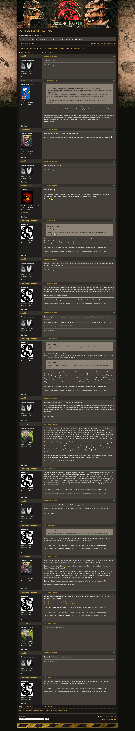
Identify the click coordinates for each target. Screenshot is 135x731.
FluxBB (113, 719)
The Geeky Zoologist (29, 221)
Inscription (69, 39)
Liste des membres (42, 39)
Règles (53, 39)
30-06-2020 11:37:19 (50, 161)
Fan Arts (32, 49)
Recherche (61, 39)
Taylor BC (25, 424)
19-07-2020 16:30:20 (50, 677)
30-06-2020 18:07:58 (50, 338)
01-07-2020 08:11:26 (50, 468)
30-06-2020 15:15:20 (50, 220)
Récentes (103, 43)
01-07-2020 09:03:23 (50, 525)
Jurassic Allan (26, 186)
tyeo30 (23, 56)
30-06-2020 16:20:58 (50, 259)
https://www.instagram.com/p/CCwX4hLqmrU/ (58, 602)
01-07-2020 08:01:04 (50, 424)
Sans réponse (111, 43)
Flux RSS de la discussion (107, 716)
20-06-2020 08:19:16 (50, 80)
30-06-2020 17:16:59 (50, 313)
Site (23, 39)
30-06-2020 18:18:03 (50, 398)
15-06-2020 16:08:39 (50, 56)
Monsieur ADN (26, 80)
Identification (78, 39)
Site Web (25, 212)
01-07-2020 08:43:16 (50, 501)
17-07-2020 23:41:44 (50, 592)
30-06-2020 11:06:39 (50, 129)
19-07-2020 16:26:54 (50, 653)
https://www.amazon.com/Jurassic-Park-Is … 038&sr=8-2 (61, 604)
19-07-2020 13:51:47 (50, 623)
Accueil (31, 39)
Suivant (50, 52)
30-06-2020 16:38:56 (50, 283)
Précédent (28, 52)
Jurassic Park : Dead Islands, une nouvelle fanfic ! (61, 49)
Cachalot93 (25, 130)
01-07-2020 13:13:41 (50, 556)
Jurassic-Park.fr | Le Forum (37, 30)
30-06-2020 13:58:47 (50, 185)
